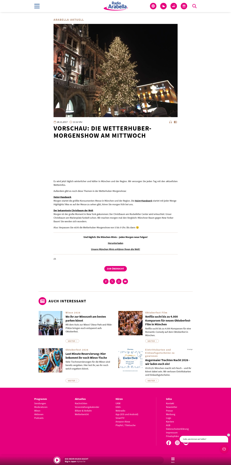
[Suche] (194, 6)
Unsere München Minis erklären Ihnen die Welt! (115, 249)
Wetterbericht (82, 414)
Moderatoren (40, 407)
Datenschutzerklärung (177, 428)
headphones (170, 122)
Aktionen (38, 414)
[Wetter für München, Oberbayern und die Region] (163, 6)
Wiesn (37, 410)
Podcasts (39, 417)
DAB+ (118, 407)
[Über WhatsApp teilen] (119, 281)
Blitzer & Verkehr (83, 410)
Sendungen (40, 403)
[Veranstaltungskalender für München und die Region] (184, 6)
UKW (118, 403)
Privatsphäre (172, 436)
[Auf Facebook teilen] (106, 281)
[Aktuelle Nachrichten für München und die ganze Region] (153, 6)
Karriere (170, 421)
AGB (168, 425)
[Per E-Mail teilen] (125, 281)
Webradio (120, 410)
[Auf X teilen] (112, 281)
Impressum (172, 432)
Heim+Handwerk (143, 200)
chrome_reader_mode (175, 122)
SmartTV (120, 417)
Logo (168, 417)
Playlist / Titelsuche (126, 425)
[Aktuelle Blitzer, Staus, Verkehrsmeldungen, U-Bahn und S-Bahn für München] (173, 6)
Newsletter (171, 407)
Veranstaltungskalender (87, 407)
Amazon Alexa (123, 421)
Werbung (170, 414)
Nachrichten (81, 403)
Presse (169, 410)
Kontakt (170, 403)
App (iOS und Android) (127, 414)
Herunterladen (115, 243)
